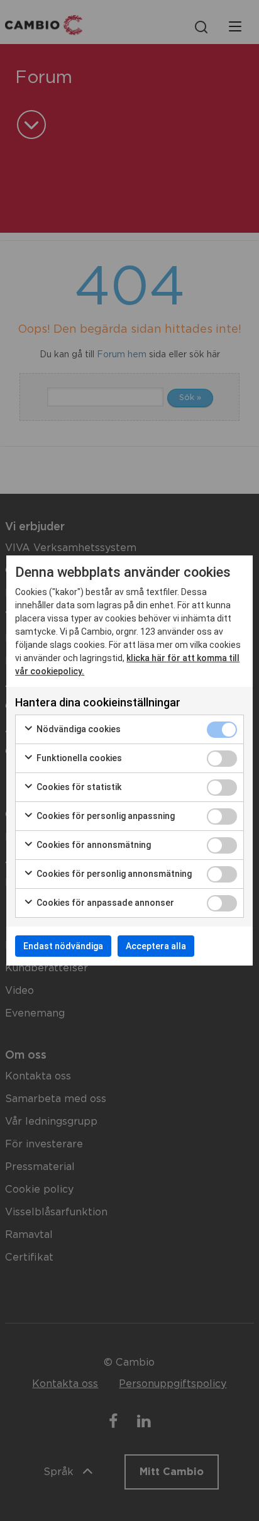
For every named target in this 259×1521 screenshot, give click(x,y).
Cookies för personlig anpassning (105, 816)
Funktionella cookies (78, 758)
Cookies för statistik (78, 787)
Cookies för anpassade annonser (104, 903)
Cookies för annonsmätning (93, 845)
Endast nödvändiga (63, 946)
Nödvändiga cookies (78, 729)
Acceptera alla (156, 946)
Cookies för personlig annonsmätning (113, 874)
